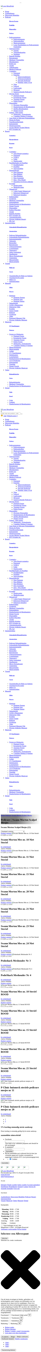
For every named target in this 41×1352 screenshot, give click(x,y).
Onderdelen (13, 258)
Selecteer (4, 1238)
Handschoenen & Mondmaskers (24, 107)
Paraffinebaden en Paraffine (18, 163)
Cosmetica (12, 71)
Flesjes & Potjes (14, 120)
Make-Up (12, 279)
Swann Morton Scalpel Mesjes (19, 127)
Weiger (13, 1336)
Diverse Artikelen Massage (18, 320)
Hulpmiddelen (14, 202)
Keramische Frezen (19, 97)
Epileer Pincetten (14, 210)
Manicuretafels (14, 262)
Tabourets (12, 241)
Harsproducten (14, 170)
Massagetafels (14, 260)
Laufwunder (17, 88)
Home (7, 11)
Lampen (12, 402)
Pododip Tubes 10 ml (25, 82)
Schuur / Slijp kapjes (16, 112)
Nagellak (12, 364)
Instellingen (5, 1187)
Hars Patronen (18, 172)
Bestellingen (13, 1187)
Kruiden (12, 309)
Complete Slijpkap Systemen (23, 116)
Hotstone (12, 296)
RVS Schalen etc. (15, 129)
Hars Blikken (17, 174)
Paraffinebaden (18, 165)
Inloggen (4, 1185)
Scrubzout (12, 199)
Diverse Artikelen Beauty (17, 219)
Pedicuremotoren (14, 37)
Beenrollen (13, 243)
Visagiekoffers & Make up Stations (20, 276)
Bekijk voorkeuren (22, 1336)
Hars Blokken (18, 176)
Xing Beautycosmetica (20, 153)
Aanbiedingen (9, 13)
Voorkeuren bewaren (8, 1339)
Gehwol (16, 86)
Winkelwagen (12, 416)
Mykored (16, 90)
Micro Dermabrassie (16, 256)
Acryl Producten (14, 360)
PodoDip (16, 75)
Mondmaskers (14, 62)
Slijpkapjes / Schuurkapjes (22, 114)
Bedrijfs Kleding (14, 56)
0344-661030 (5, 1175)
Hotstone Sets (18, 299)
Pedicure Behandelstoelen (17, 235)
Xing (15, 84)
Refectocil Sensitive (20, 195)
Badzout (12, 312)
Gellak (11, 351)
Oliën (11, 316)
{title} (7, 1342)
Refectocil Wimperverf (20, 193)
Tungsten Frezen (18, 99)
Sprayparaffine (18, 168)
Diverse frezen (14, 94)
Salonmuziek (13, 303)
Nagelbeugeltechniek (16, 122)
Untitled (14, 1159)
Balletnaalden (13, 197)
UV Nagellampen (15, 353)
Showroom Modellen (12, 15)
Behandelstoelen (14, 382)
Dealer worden (12, 1185)
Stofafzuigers (13, 355)
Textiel (11, 65)
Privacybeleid (21, 1229)
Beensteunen (13, 58)
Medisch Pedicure (15, 69)
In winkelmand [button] (6, 847)
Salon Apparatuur (15, 252)
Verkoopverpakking (24, 79)
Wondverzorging (14, 126)
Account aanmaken (33, 1185)
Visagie (7, 263)
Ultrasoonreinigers (15, 247)
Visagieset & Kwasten (16, 278)
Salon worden (22, 1185)
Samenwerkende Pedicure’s (22, 92)
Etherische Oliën (14, 307)
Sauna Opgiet (13, 311)
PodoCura (12, 64)
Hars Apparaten (18, 178)
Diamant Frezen (18, 96)
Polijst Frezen (17, 101)
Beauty (7, 131)
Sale (5, 416)
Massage (8, 283)
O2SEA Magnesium (16, 305)
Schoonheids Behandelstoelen (19, 237)
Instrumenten (13, 124)
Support (20, 1187)
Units (11, 400)
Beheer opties (9, 1327)
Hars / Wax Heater (19, 180)
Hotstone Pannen (19, 297)
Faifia (15, 159)
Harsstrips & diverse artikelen (23, 182)
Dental (7, 388)
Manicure (8, 322)
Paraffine (16, 167)
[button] (20, 1269)
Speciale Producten (24, 80)
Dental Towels (18, 111)
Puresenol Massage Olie (17, 318)
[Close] (2, 8)
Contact (25, 1187)
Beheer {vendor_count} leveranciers (17, 1331)
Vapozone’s (13, 250)
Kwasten (12, 183)
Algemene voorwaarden (9, 1229)
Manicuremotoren (19, 43)
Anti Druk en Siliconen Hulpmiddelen (22, 118)
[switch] (2, 1225)
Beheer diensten (10, 1329)
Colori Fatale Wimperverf (21, 191)
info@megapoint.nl (7, 1176)
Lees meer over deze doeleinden (15, 1333)
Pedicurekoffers (18, 41)
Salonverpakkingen (24, 77)
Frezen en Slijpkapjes (16, 334)
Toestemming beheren (8, 1350)
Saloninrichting (10, 223)
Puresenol (16, 73)
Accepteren (5, 1336)
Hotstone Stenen (18, 301)
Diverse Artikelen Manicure (18, 368)
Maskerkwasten (18, 187)
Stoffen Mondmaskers (20, 109)
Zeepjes (16, 50)
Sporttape (16, 54)
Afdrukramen (13, 67)
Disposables (13, 103)
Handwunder (17, 161)
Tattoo (7, 370)
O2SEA (16, 157)
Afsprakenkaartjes (19, 52)
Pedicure (8, 17)
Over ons (16, 1188)
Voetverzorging (14, 49)
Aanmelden (9, 1151)
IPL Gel (12, 221)
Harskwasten (17, 185)
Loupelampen (13, 248)
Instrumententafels (15, 239)
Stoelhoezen (13, 254)
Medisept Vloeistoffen (16, 60)
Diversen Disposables (20, 105)
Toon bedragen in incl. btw (12, 1225)
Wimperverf (13, 189)
